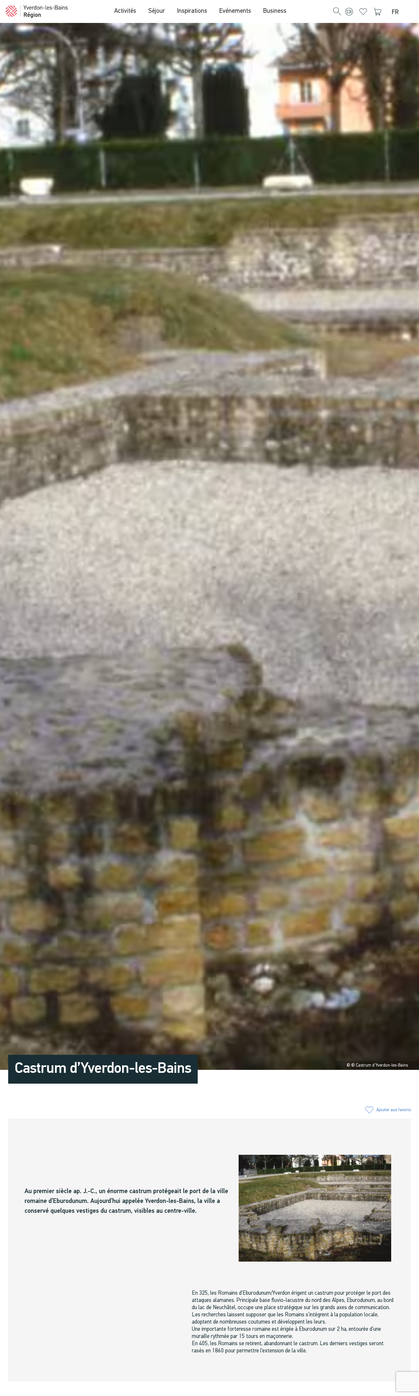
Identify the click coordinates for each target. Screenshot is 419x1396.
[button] (337, 12)
